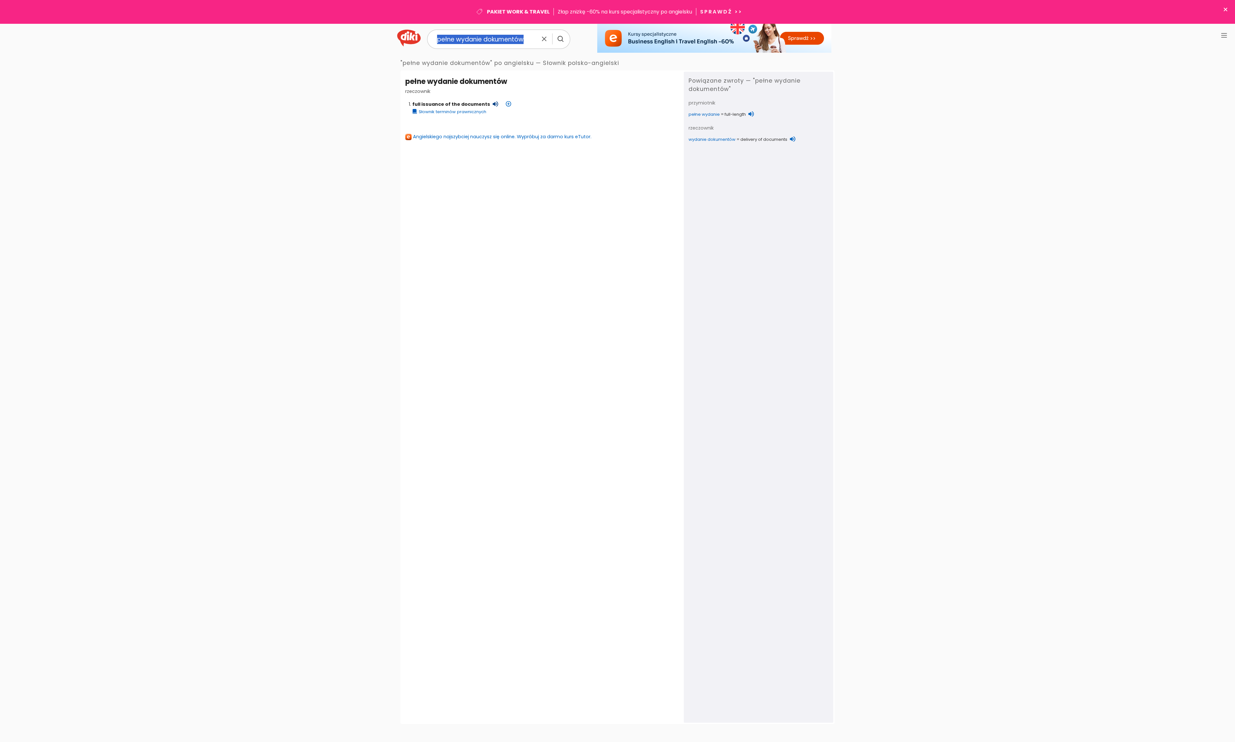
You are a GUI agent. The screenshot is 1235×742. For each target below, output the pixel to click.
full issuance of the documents (451, 104)
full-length (735, 114)
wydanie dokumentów (712, 139)
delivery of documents (763, 139)
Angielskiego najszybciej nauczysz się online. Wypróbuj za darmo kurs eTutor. (502, 136)
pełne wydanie (704, 114)
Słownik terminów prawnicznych (452, 112)
